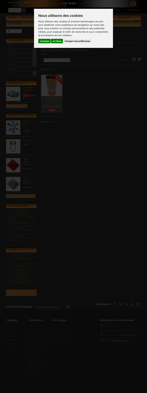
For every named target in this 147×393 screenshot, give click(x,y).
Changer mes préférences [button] (77, 41)
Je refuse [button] (56, 41)
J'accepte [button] (44, 41)
